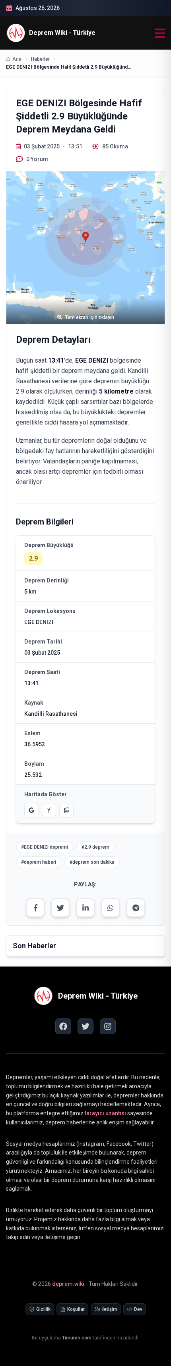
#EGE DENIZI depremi (44, 847)
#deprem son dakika (92, 862)
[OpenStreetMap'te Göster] (66, 810)
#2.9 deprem (95, 847)
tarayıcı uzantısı (105, 1113)
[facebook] (63, 1026)
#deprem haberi (38, 862)
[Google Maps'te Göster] (31, 810)
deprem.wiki (68, 1284)
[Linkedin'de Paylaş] (85, 907)
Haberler (40, 59)
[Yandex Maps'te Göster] (49, 810)
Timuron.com (76, 1338)
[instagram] (108, 1026)
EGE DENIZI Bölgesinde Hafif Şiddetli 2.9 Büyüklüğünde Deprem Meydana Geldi (69, 67)
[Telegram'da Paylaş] (135, 907)
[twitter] (85, 1026)
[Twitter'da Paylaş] (60, 907)
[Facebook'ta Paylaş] (35, 907)
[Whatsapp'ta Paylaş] (110, 907)
